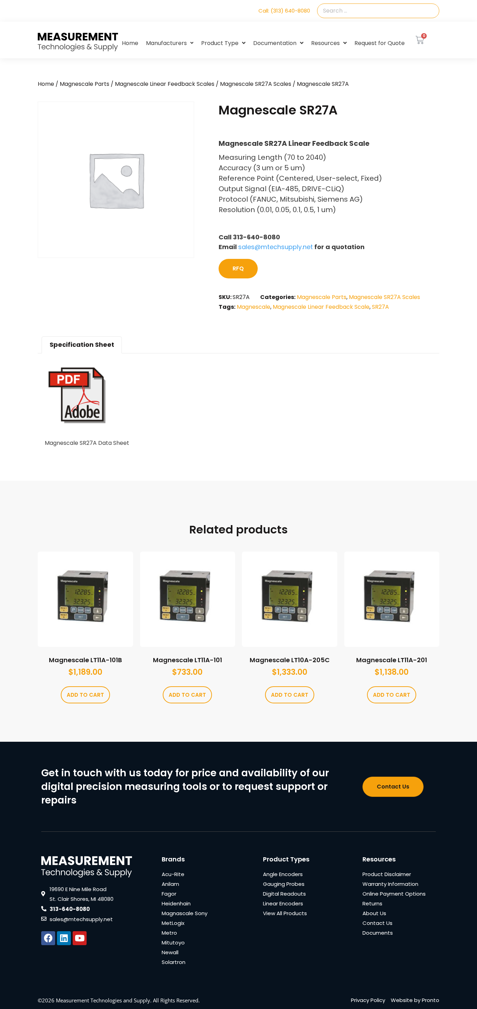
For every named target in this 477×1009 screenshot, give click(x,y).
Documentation (274, 43)
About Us (374, 913)
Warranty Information (390, 884)
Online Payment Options (394, 893)
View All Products (285, 913)
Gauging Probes (283, 884)
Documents (377, 932)
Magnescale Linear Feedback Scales (164, 84)
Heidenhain (176, 903)
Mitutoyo (173, 942)
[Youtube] (80, 938)
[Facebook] (48, 938)
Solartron (173, 962)
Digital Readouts (284, 893)
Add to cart (85, 694)
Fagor (169, 893)
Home (130, 43)
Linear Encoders (283, 903)
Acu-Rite (173, 874)
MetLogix (173, 923)
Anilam (170, 884)
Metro (169, 932)
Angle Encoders (283, 874)
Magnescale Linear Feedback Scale (321, 307)
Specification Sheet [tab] (82, 344)
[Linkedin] (64, 938)
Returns (372, 903)
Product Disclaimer (386, 874)
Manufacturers (166, 43)
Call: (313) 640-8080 (284, 10)
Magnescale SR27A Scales (255, 84)
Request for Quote (379, 43)
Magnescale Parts (84, 84)
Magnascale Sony (184, 913)
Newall (170, 952)
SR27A (380, 307)
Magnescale (253, 307)
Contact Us (377, 923)
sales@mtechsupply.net (275, 246)
